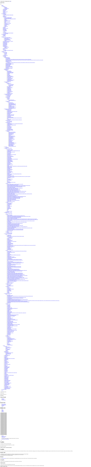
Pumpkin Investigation (8, 64)
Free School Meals (5, 43)
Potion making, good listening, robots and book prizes (13, 278)
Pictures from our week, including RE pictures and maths (13, 197)
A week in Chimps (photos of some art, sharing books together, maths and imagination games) (17, 280)
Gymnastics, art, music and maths (11, 272)
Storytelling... (8, 168)
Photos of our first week (10, 230)
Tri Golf (8, 342)
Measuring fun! (9, 151)
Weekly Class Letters (9, 231)
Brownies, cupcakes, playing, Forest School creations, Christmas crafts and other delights (17, 275)
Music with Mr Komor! (8, 63)
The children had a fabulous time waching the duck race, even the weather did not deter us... (17, 299)
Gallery (5, 56)
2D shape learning (8, 65)
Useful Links (4, 49)
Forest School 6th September (9, 68)
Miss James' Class (8, 120)
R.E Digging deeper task (10, 249)
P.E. (7, 118)
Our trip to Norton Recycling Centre (11, 264)
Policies (4, 15)
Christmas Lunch (9, 203)
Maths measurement (9, 311)
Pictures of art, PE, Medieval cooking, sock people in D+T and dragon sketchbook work (17, 226)
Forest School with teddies (10, 332)
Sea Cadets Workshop (11, 84)
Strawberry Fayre (6, 359)
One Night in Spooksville (7, 364)
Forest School (8, 153)
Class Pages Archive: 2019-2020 (8, 212)
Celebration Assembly (7, 384)
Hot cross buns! (9, 263)
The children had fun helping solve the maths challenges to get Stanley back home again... (17, 301)
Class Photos (8, 96)
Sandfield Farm (9, 244)
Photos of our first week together (11, 201)
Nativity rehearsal (9, 222)
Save (6, 466)
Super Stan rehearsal (9, 238)
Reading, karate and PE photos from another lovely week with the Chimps (15, 277)
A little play (8, 253)
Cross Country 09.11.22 (11, 143)
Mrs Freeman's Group (8, 353)
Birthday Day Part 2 (9, 166)
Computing (6, 25)
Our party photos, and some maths (11, 187)
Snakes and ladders (9, 174)
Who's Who (4, 10)
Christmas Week (9, 89)
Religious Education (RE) (7, 20)
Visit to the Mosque (11, 140)
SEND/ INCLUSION (5, 28)
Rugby (8, 291)
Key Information (3, 13)
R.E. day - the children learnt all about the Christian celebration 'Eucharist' (15, 236)
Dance (8, 287)
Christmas (8, 205)
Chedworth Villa (9, 79)
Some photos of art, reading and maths (11, 257)
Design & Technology (7, 24)
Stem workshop (9, 81)
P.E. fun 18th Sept (9, 180)
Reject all (1, 447)
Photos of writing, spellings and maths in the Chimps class (13, 190)
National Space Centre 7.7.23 (12, 132)
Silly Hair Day (9, 88)
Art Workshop (9, 248)
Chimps (7, 183)
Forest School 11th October (9, 66)
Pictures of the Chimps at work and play (11, 195)
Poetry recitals (9, 334)
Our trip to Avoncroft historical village (11, 227)
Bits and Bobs (6, 368)
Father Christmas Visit (8, 60)
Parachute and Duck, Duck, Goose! (11, 182)
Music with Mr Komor (9, 169)
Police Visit (10, 139)
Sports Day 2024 (6, 351)
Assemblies (6, 366)
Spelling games (9, 310)
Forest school (8, 177)
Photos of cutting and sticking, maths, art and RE (12, 184)
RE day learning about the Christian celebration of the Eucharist (14, 259)
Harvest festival (9, 126)
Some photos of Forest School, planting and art (12, 188)
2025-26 (8, 83)
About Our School (7, 8)
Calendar (4, 35)
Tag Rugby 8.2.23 (11, 138)
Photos (7, 70)
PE (7, 260)
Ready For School (7, 38)
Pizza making (8, 75)
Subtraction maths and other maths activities (12, 111)
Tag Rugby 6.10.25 (11, 85)
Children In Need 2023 (7, 355)
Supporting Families (5, 48)
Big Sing (6, 360)
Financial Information (5, 33)
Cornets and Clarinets (7, 383)
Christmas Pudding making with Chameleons (10, 358)
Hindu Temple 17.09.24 (10, 80)
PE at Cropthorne (6, 382)
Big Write (8, 343)
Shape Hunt (8, 247)
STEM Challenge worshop (10, 72)
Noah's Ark (8, 125)
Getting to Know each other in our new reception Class (11, 372)
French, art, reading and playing (11, 271)
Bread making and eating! (10, 117)
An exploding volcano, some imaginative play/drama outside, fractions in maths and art (17, 270)
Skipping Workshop (7, 376)
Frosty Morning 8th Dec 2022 (10, 114)
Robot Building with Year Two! (11, 246)
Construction (8, 305)
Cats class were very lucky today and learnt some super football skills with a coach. (16, 297)
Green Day (8, 255)
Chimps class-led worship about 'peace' (11, 315)
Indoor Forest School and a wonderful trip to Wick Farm (13, 269)
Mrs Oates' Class (8, 130)
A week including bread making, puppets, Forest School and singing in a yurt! (16, 279)
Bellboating (8, 74)
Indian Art (6, 357)
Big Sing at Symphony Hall (10, 331)
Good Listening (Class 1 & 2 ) (8, 387)
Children (3, 51)
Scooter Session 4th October (10, 115)
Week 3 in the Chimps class (10, 282)
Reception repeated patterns (10, 156)
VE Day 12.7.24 (11, 102)
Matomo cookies (4, 458)
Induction (6, 7)
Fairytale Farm (9, 95)
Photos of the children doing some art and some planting (13, 189)
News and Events (4, 34)
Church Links (4, 32)
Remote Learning (5, 52)
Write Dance (7, 67)
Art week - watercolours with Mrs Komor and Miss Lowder (14, 217)
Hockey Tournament (11, 145)
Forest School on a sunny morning (11, 319)
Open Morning (9, 288)
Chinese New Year (9, 240)
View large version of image (3, 414)
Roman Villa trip (9, 290)
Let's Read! (8, 206)
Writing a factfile (9, 251)
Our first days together (9, 283)
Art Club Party (6, 363)
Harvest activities (9, 116)
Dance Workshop (9, 284)
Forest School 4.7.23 (11, 133)
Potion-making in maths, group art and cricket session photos (14, 266)
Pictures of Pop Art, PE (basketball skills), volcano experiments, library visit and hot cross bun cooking (18, 216)
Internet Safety (9, 333)
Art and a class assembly (10, 261)
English (5, 19)
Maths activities (9, 113)
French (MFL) (6, 26)
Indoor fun (8, 173)
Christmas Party (10, 141)
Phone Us (3, 398)
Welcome (4, 6)
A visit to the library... (9, 298)
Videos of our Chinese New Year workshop (12, 218)
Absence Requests (5, 44)
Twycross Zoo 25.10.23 (11, 107)
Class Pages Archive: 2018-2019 (8, 233)
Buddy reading (9, 328)
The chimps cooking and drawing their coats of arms (13, 224)
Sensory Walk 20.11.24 (8, 347)
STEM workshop (9, 127)
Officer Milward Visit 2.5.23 (12, 136)
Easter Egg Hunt (11, 237)
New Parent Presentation (7, 39)
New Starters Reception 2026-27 (6, 37)
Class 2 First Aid (6, 379)
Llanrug (5, 373)
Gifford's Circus (9, 235)
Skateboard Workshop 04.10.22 (12, 146)
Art (7, 210)
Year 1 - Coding (9, 152)
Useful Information (5, 46)
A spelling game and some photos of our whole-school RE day (14, 276)
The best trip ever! (9, 296)
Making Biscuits (9, 208)
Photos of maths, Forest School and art (11, 199)
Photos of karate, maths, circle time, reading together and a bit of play (15, 273)
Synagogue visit (9, 254)
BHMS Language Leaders (7, 380)
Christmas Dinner (9, 157)
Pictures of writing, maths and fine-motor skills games (13, 200)
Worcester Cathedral (7, 367)
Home (2, 5)
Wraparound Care (5, 42)
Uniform (5, 40)
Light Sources (9, 162)
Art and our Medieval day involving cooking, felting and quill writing (15, 225)
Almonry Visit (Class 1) (7, 388)
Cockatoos (7, 335)
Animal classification (9, 112)
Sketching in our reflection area (10, 338)
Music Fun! (8, 181)
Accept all (4, 447)
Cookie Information (4, 436)
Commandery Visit (7, 362)
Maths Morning (6, 378)
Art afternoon (8, 309)
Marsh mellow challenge (10, 129)
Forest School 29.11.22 (11, 142)
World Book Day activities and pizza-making (12, 325)
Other (6, 354)
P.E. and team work (9, 171)
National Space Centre (9, 87)
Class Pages (7, 147)
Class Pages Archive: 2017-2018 (8, 293)
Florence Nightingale (9, 163)
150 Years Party (6, 374)
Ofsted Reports (5, 16)
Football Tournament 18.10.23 (12, 100)
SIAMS (4, 31)
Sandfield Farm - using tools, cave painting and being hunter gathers (15, 123)
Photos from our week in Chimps (11, 194)
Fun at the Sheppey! (9, 158)
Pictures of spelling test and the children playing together (13, 198)
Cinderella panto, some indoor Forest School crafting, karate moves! (15, 223)
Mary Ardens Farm (9, 71)
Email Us (3, 399)
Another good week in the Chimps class (11, 281)
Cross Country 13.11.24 (10, 91)
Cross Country (6, 371)
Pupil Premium (4, 29)
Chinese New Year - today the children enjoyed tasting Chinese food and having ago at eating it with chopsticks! (18, 59)
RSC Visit (6, 385)
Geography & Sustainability (8, 23)
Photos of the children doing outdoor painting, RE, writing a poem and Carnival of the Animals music (18, 185)
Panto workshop (9, 77)
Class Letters (8, 304)
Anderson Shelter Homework (12, 104)
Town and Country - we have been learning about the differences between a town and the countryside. (18, 176)
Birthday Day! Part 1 (9, 167)
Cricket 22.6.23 (10, 134)
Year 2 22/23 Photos (9, 121)
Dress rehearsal (9, 265)
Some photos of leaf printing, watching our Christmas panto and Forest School (16, 192)
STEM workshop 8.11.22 (12, 144)
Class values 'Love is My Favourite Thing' (12, 330)
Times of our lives (7, 381)
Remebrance (6, 370)
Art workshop (9, 289)
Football (8, 292)
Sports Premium (5, 30)
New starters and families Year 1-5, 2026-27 (8, 41)
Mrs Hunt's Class (6, 69)
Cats (6, 148)
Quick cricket (8, 340)
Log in (10, 1)
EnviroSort (8, 73)
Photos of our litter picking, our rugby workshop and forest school (14, 186)
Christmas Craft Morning (9, 61)
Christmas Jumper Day (10, 160)
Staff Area (4, 12)
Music (5, 22)
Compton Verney (6, 361)
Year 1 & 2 (6, 53)
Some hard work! (9, 256)
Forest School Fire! (9, 329)
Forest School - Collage (10, 149)
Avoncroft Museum (8, 58)
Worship (5, 47)
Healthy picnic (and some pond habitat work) (12, 308)
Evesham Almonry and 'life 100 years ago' (12, 322)
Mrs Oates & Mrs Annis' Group (9, 352)
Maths (8, 209)
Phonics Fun (8, 164)
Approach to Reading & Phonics (8, 17)
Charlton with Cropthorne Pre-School (9, 50)
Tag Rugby (8, 92)
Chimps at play (9, 317)
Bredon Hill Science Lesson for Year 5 (11, 339)
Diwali (8, 165)
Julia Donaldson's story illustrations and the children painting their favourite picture (16, 196)
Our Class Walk (9, 172)
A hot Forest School (9, 307)
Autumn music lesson (9, 78)
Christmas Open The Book (10, 76)
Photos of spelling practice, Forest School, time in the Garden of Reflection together (16, 191)
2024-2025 (6, 346)
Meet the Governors (5, 11)
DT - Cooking (9, 86)
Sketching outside (9, 318)
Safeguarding (4, 14)
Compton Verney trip (9, 268)
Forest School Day (9, 159)
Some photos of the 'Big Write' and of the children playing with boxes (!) (15, 262)
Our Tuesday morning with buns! (11, 252)
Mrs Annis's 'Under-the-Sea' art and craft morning (13, 314)
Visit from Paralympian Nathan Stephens (9, 375)
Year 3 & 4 (6, 54)
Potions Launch (9, 90)
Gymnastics (10, 105)
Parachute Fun (9, 155)
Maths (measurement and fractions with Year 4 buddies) (13, 324)
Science (5, 21)
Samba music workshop (10, 323)
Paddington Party (9, 327)
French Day (8, 98)
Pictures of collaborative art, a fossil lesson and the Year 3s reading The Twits (16, 215)
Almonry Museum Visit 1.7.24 (12, 103)
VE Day (10, 135)
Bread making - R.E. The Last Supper (11, 154)
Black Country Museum (10, 295)
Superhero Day (9, 239)
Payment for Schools (4, 389)
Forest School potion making (10, 175)
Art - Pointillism (8, 349)
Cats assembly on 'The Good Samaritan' (11, 241)
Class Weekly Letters (9, 213)
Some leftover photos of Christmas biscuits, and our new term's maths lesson (15, 274)
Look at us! (8, 207)
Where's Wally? (9, 267)
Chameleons (7, 232)
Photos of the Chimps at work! (10, 228)
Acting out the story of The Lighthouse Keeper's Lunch (13, 150)
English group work (9, 124)
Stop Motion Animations (11, 106)
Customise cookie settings (8, 447)
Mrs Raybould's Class (7, 57)
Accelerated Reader (5, 55)
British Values (9, 344)
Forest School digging (9, 258)
